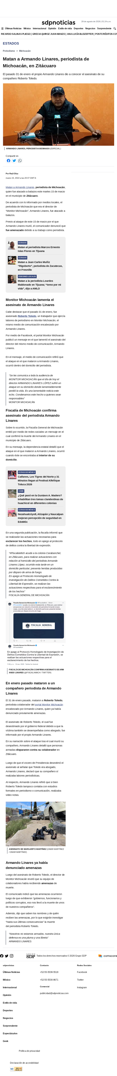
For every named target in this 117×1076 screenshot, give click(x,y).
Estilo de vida (65, 28)
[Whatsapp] (20, 160)
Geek (5, 1041)
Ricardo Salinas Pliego (15, 34)
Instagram (82, 987)
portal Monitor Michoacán (49, 704)
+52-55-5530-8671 (49, 980)
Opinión (52, 28)
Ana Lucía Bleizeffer (80, 34)
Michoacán (25, 51)
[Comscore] (107, 955)
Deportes (78, 28)
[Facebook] (8, 160)
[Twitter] (14, 160)
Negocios (90, 28)
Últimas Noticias (13, 28)
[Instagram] (11, 956)
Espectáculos (10, 1033)
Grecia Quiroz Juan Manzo (48, 34)
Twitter (80, 980)
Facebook (82, 972)
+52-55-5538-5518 (49, 972)
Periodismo (9, 51)
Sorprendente (104, 28)
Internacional (39, 28)
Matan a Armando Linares (20, 187)
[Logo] (58, 23)
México (27, 28)
